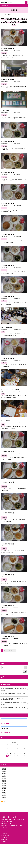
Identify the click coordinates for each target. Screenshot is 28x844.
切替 (25, 671)
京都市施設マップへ (5, 732)
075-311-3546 (8, 821)
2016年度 (3, 785)
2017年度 (3, 783)
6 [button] (11, 650)
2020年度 (3, 778)
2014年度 (3, 788)
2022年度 (3, 775)
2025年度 (3, 770)
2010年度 (3, 795)
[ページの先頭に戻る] (26, 842)
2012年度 (3, 792)
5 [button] (9, 650)
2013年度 (3, 790)
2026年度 (3, 768)
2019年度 (3, 780)
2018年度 (3, 782)
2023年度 (3, 773)
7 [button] (13, 650)
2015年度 (3, 787)
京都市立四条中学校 (5, 723)
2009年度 (3, 797)
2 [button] (4, 650)
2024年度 (3, 771)
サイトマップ (5, 827)
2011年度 (3, 794)
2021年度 (3, 776)
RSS (4, 801)
